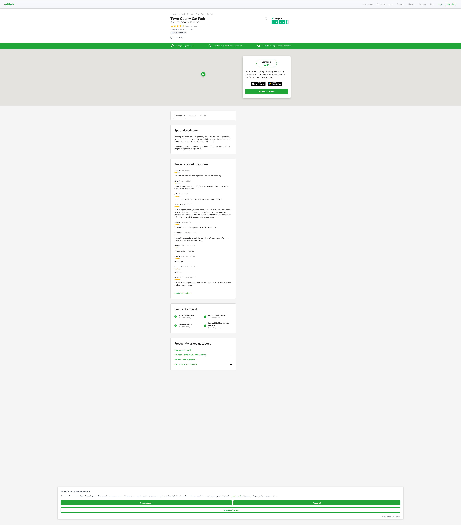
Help (432, 4)
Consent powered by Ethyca (390, 516)
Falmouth (190, 14)
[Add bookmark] (266, 19)
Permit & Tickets (266, 91)
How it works (367, 4)
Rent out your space (385, 4)
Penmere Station (185, 324)
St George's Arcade (186, 315)
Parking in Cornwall (177, 14)
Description (179, 115)
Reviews (192, 115)
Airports (411, 4)
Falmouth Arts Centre (216, 315)
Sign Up (450, 4)
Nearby (203, 115)
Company (422, 4)
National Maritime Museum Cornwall (218, 324)
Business (400, 4)
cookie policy (237, 496)
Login (440, 4)
